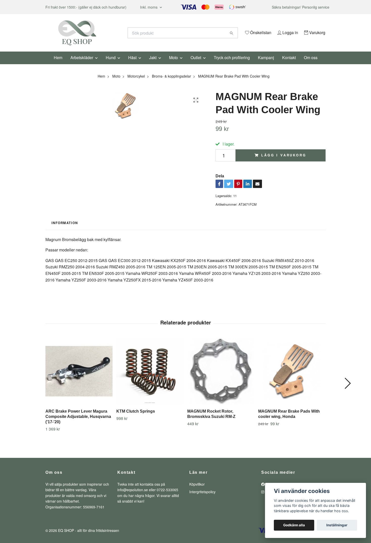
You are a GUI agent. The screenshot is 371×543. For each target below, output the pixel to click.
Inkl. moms (149, 7)
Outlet (196, 64)
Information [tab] (64, 230)
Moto (173, 64)
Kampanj (266, 64)
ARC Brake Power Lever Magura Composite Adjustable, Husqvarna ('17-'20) (78, 423)
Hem (58, 64)
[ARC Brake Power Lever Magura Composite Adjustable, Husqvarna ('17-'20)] (79, 378)
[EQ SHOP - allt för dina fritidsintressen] (116, 33)
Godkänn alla (294, 525)
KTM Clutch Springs (135, 418)
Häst (132, 64)
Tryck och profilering (232, 64)
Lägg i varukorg (283, 162)
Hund (111, 64)
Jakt (152, 64)
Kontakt (289, 64)
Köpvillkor (197, 490)
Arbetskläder (81, 64)
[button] (347, 390)
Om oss (310, 64)
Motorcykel (136, 82)
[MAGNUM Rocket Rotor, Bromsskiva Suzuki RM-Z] (220, 378)
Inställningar (337, 525)
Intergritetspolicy (202, 498)
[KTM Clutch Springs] (149, 378)
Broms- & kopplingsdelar (171, 82)
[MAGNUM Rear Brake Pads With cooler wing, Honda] (291, 378)
